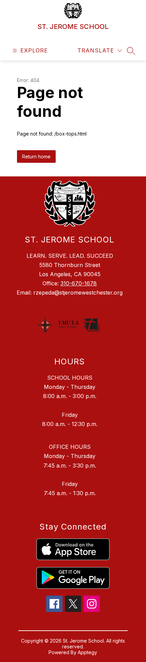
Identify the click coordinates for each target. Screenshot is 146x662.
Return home (36, 156)
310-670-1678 (78, 283)
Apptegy (87, 652)
